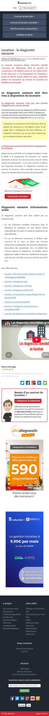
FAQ (14, 8)
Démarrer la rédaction (28, 400)
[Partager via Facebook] (28, 383)
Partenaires (8, 612)
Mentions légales (10, 620)
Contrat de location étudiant (24, 674)
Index (28, 620)
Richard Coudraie (26, 59)
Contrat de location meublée (24, 22)
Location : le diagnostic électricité (19, 290)
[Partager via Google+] (33, 383)
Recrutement (31, 628)
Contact (24, 651)
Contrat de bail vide (23, 16)
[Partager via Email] (44, 383)
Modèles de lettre (24, 35)
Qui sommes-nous (10, 609)
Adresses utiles (32, 623)
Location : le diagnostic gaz (16, 281)
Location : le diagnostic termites (18, 286)
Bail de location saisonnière (23, 29)
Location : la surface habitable (17, 302)
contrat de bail (38, 118)
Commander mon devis (18, 196)
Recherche (30, 634)
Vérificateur (31, 631)
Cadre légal (24, 669)
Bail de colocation (24, 672)
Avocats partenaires (24, 649)
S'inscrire (30, 626)
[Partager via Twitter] (22, 383)
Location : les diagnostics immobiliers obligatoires (26, 314)
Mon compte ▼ (29, 8)
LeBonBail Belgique (11, 628)
